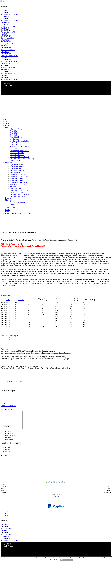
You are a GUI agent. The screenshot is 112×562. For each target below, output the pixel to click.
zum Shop (54, 463)
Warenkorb (9, 451)
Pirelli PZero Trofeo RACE (19, 147)
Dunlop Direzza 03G (8, 32)
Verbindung (21, 300)
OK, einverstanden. (66, 560)
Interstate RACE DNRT (18, 184)
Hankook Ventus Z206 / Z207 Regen (22, 159)
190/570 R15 (5, 64)
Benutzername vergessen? (10, 436)
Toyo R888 (14, 131)
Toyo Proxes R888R (8, 38)
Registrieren (9, 439)
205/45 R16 (5, 22)
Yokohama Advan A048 (9, 20)
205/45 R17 (5, 46)
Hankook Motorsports (8, 406)
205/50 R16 (5, 69)
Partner (12, 204)
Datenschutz (9, 516)
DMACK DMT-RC (17, 153)
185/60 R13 (5, 52)
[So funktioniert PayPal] (56, 507)
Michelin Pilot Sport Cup (18, 143)
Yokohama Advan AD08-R (19, 176)
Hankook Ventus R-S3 (17, 196)
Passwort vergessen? (9, 432)
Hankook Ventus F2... (8, 67)
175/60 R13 (5, 58)
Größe (8, 300)
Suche (7, 449)
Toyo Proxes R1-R (16, 168)
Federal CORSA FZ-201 (18, 172)
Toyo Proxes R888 (16, 165)
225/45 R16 (5, 536)
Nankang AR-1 (15, 186)
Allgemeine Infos (16, 129)
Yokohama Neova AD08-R (19, 141)
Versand (10, 85)
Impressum (9, 514)
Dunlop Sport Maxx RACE (19, 151)
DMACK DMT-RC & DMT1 (20, 192)
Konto (7, 448)
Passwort (6, 420)
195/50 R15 (5, 40)
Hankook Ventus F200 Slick (19, 157)
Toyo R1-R (14, 135)
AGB (7, 512)
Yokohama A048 (15, 139)
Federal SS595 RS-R (8, 26)
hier (57, 560)
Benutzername (8, 414)
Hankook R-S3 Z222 (17, 155)
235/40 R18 (5, 28)
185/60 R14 (5, 34)
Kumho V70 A (15, 161)
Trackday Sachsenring (17, 202)
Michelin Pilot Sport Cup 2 (19, 145)
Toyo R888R (14, 133)
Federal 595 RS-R (16, 137)
